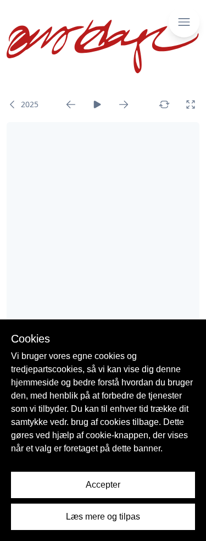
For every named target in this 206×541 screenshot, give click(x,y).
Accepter (103, 484)
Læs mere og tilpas (103, 516)
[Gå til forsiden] (103, 47)
